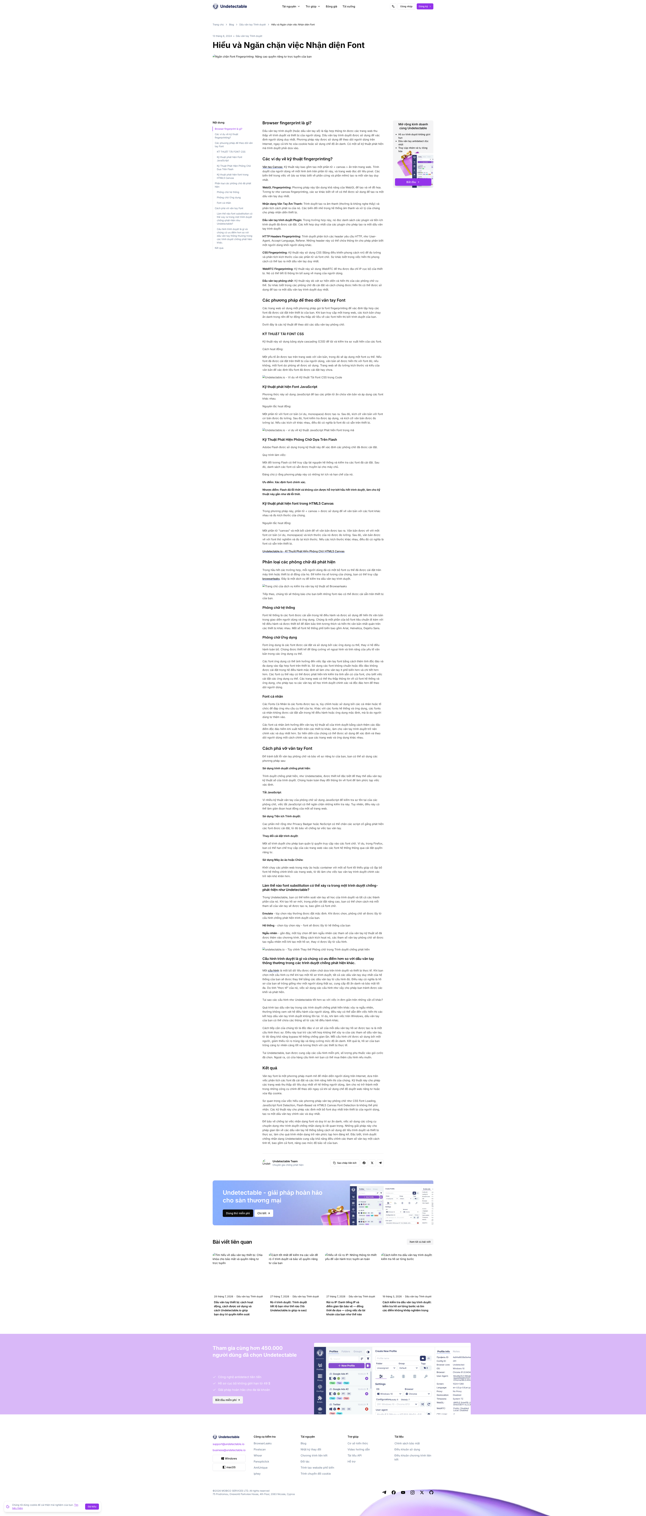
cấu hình (273, 970)
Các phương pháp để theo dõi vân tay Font (234, 144)
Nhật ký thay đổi (311, 1449)
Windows (231, 1458)
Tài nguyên (289, 6)
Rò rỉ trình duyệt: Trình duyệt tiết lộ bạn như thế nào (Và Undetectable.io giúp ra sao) (288, 1306)
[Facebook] (394, 1492)
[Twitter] (422, 1492)
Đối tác (305, 1461)
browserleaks (271, 578)
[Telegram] (384, 1492)
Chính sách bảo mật (407, 1443)
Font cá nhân (224, 202)
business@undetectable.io (229, 1450)
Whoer (258, 1455)
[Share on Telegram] (380, 1163)
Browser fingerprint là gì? (228, 128)
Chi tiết (261, 1213)
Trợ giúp (311, 6)
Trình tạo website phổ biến (317, 1467)
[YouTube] (403, 1492)
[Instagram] (412, 1492)
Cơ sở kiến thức (358, 1443)
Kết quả (219, 247)
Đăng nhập (406, 6)
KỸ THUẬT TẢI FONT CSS (231, 151)
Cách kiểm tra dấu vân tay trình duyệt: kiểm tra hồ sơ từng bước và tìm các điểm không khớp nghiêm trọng (407, 1306)
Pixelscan (260, 1449)
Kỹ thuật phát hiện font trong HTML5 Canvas (232, 176)
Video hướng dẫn (359, 1449)
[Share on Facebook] (364, 1163)
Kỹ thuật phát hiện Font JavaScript (229, 159)
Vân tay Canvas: (272, 167)
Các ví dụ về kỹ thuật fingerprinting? (226, 136)
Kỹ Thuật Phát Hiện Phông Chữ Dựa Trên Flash (234, 167)
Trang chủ (218, 24)
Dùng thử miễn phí (238, 1213)
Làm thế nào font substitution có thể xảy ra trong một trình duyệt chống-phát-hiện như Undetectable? (234, 218)
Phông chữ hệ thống (228, 192)
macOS (231, 1467)
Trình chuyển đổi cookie (316, 1473)
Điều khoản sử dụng (407, 1449)
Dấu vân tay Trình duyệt (252, 24)
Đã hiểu (92, 1506)
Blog (231, 24)
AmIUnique (260, 1467)
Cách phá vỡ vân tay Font (229, 208)
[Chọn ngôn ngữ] (393, 6)
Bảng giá (331, 6)
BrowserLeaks (263, 1443)
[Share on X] (372, 1163)
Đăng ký (423, 6)
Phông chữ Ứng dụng (229, 197)
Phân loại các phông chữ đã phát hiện (233, 185)
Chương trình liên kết (314, 1455)
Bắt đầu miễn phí (226, 1400)
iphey (257, 1473)
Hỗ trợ (352, 1461)
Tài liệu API (355, 1455)
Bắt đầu (411, 182)
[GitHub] (431, 1492)
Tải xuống (349, 6)
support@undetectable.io (228, 1444)
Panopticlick (261, 1461)
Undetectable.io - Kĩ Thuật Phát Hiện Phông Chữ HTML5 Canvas (303, 551)
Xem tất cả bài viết (420, 1241)
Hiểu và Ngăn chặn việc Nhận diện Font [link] (293, 24)
